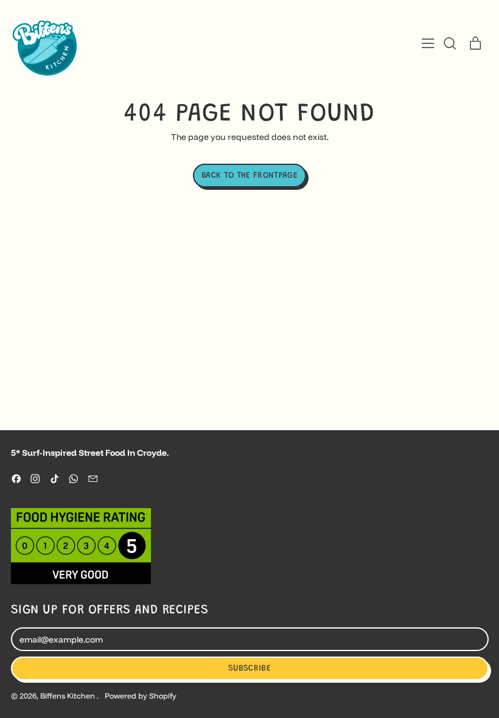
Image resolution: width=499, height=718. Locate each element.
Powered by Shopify (140, 695)
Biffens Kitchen (68, 695)
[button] (449, 43)
